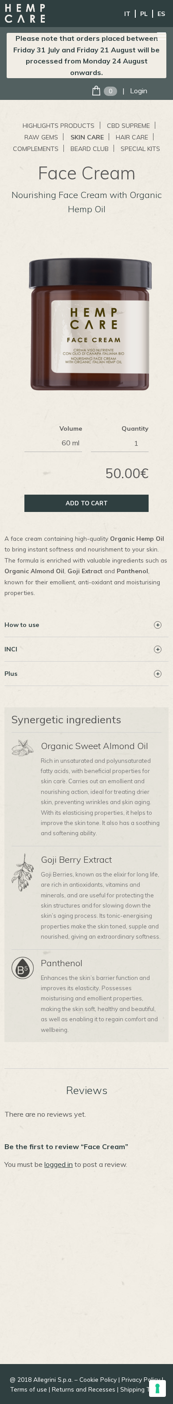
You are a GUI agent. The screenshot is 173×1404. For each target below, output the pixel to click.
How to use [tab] (21, 625)
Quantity (135, 428)
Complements (36, 149)
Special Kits (140, 149)
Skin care (87, 137)
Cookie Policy (98, 1379)
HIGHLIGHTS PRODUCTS (58, 126)
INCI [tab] (10, 649)
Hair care (132, 137)
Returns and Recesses (83, 1389)
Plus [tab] (10, 674)
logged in (58, 1164)
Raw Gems (41, 137)
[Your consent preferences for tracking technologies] (157, 1388)
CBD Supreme (128, 126)
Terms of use (28, 1389)
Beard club (90, 149)
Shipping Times (141, 1389)
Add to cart (87, 503)
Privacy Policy (141, 1379)
